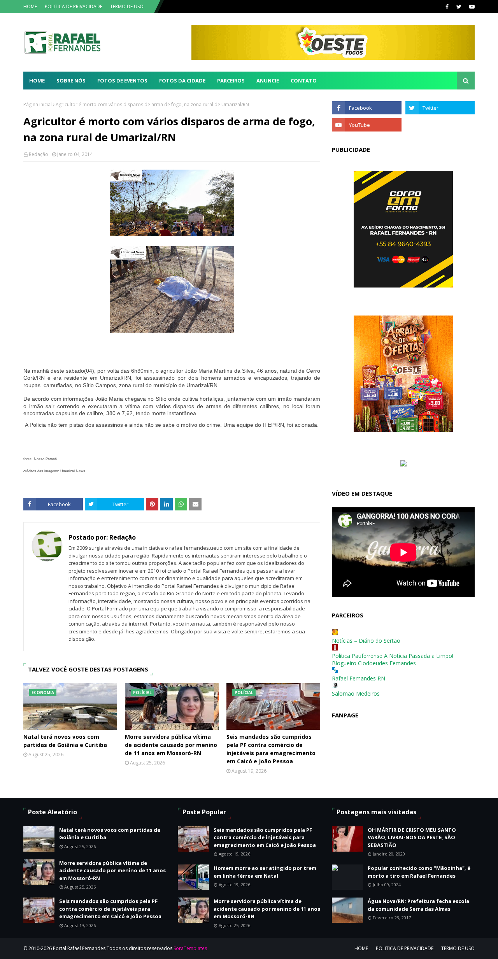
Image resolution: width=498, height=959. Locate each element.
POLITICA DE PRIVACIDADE (73, 6)
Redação (38, 154)
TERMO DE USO (127, 6)
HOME (30, 6)
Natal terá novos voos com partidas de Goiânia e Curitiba (65, 741)
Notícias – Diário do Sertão (366, 640)
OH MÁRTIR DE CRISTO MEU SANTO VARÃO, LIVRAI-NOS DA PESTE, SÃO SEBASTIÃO (412, 837)
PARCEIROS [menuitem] (231, 80)
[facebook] (447, 6)
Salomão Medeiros (356, 693)
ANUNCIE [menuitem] (267, 80)
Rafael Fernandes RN (358, 678)
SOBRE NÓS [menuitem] (71, 80)
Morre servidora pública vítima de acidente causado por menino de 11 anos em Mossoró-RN (171, 745)
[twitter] (458, 6)
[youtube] (471, 6)
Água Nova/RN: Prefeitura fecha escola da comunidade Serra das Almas (418, 905)
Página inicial (37, 104)
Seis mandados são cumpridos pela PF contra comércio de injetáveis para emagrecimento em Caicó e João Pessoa (271, 749)
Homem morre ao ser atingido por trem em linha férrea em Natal (265, 871)
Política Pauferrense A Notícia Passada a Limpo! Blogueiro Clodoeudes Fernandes (392, 659)
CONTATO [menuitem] (304, 80)
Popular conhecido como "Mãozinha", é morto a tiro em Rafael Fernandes (419, 871)
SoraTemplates (190, 948)
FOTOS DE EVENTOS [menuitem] (122, 80)
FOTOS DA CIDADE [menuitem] (182, 80)
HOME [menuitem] (37, 80)
